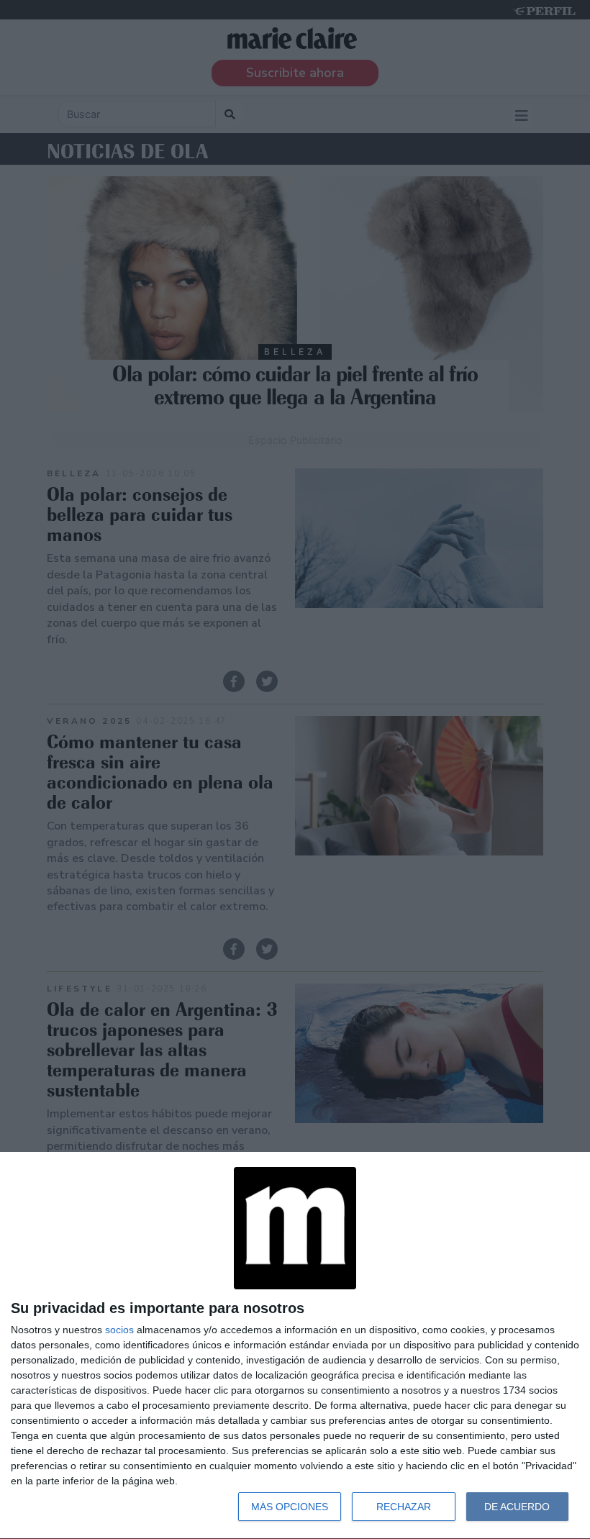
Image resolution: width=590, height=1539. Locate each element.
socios (119, 1330)
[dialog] (295, 1346)
